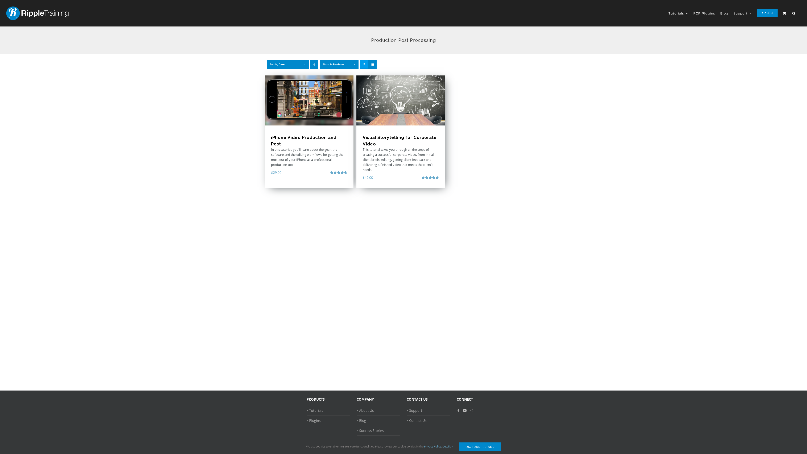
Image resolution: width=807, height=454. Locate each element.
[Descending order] (314, 64)
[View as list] (372, 64)
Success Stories (371, 430)
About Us (366, 410)
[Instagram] (471, 410)
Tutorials (316, 410)
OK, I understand (480, 447)
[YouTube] (465, 410)
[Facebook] (458, 410)
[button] (793, 13)
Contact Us (418, 420)
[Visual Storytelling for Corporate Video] (400, 100)
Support (415, 410)
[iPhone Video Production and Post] (309, 100)
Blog (362, 420)
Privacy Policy (432, 446)
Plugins (315, 420)
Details (446, 446)
